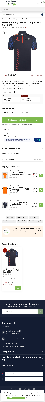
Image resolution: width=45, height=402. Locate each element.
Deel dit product (26, 124)
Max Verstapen (9, 221)
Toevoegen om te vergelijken (10, 124)
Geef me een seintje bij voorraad (21, 120)
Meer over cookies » (32, 398)
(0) (26, 27)
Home (3, 19)
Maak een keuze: (8, 108)
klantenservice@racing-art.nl (15, 339)
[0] (42, 3)
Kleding (34, 217)
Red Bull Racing (8, 27)
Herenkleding (22, 217)
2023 (10, 217)
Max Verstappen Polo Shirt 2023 (19, 19)
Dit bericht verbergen (16, 398)
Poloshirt (22, 221)
